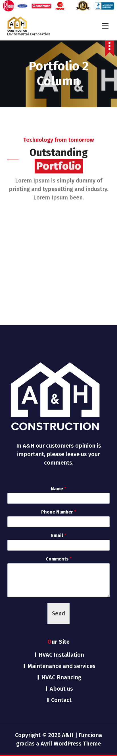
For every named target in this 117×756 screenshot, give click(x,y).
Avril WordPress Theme (71, 743)
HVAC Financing (61, 677)
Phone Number (58, 512)
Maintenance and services (61, 666)
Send (58, 613)
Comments (59, 559)
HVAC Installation (61, 654)
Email (58, 535)
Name (58, 488)
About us (61, 688)
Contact (61, 700)
